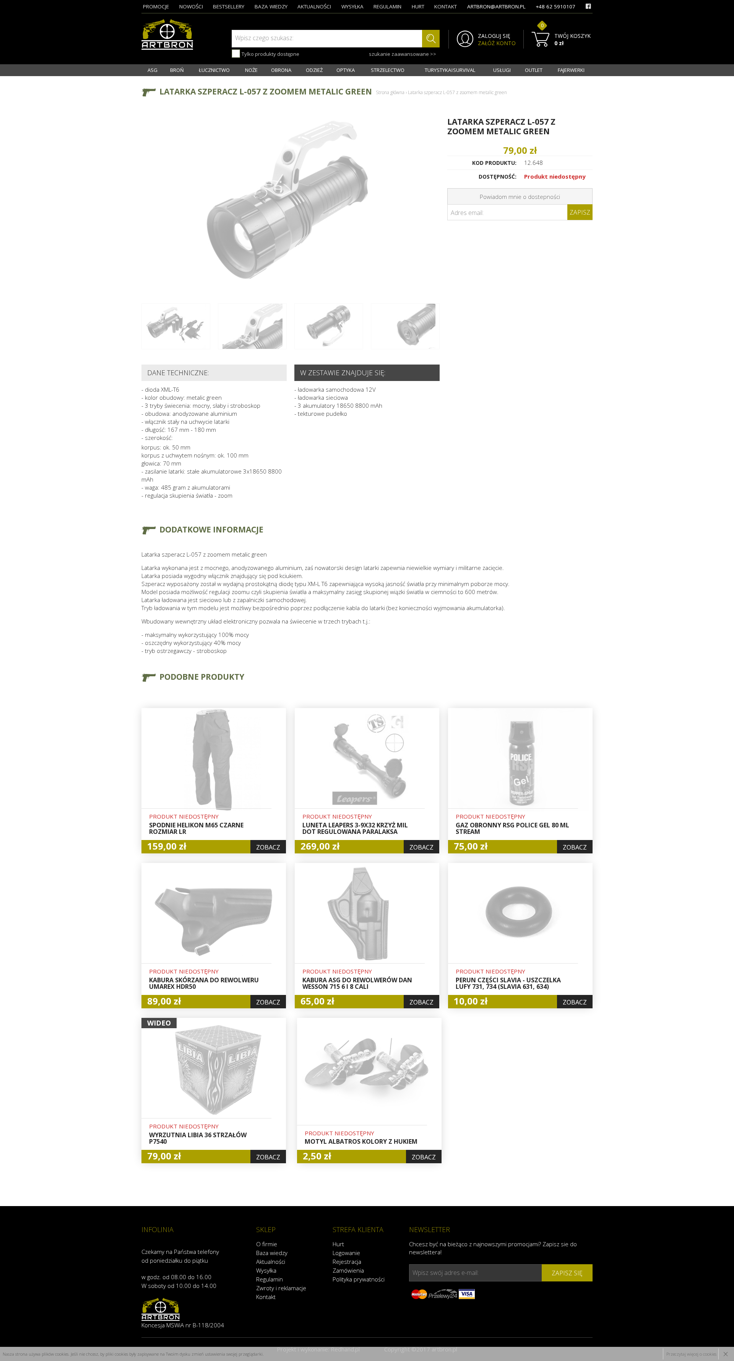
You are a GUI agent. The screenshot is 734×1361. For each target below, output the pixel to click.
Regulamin (269, 1279)
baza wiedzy (271, 6)
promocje (156, 6)
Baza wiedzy (271, 1253)
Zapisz (580, 212)
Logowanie (346, 1253)
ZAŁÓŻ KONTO (497, 43)
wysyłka (352, 6)
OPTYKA (345, 70)
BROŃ (177, 70)
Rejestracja (347, 1261)
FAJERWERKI (571, 70)
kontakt (445, 6)
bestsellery (228, 6)
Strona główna (390, 92)
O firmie (266, 1244)
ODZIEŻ (314, 70)
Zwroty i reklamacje (281, 1288)
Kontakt (266, 1297)
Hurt (338, 1244)
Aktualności (270, 1261)
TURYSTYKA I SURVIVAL (450, 70)
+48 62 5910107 (555, 6)
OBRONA (281, 70)
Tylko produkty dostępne (269, 53)
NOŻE (251, 70)
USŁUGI (502, 70)
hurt (418, 6)
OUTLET (533, 70)
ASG (153, 70)
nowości (191, 6)
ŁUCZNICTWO (214, 70)
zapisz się (567, 1273)
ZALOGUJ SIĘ (494, 36)
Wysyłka (266, 1270)
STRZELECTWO (387, 70)
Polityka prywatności (359, 1279)
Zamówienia (348, 1270)
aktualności (314, 6)
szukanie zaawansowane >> (402, 53)
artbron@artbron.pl (496, 6)
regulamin (387, 6)
